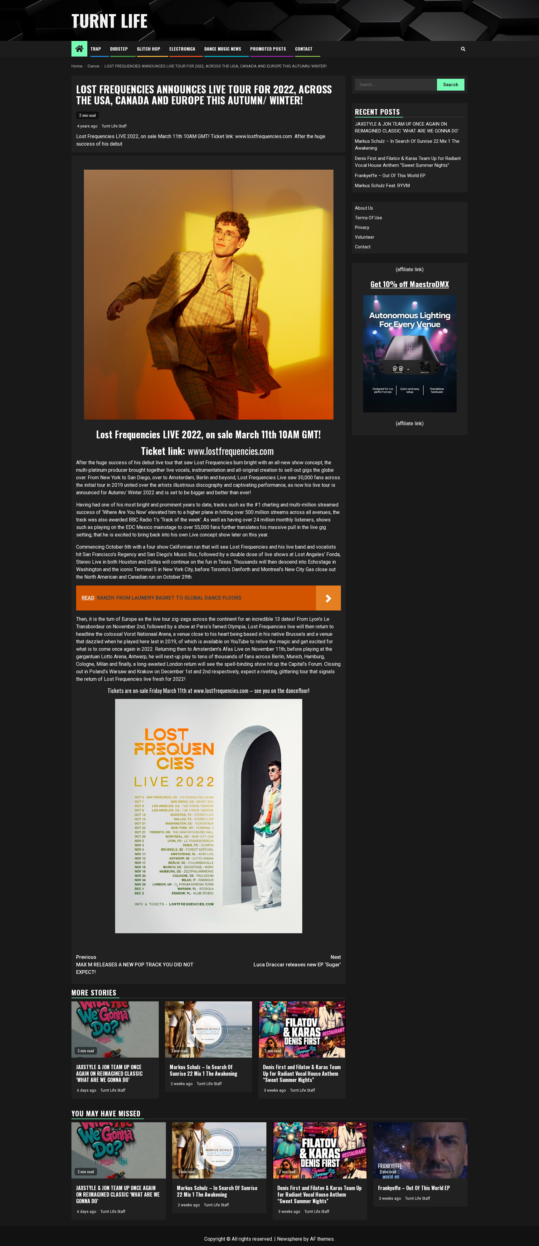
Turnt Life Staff (114, 126)
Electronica (182, 48)
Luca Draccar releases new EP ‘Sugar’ (297, 961)
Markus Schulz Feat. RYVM (382, 185)
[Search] (463, 49)
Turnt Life (109, 20)
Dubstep (119, 48)
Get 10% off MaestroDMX (410, 283)
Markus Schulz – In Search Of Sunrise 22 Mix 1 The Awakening (203, 1070)
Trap (95, 48)
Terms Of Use (368, 217)
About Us (364, 208)
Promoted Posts (268, 48)
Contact (304, 48)
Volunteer (364, 237)
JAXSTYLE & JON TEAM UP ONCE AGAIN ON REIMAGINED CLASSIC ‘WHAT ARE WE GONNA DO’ (109, 1073)
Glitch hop (148, 48)
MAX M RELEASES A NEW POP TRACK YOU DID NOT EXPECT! (134, 964)
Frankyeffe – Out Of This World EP (390, 175)
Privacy (362, 227)
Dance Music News (222, 48)
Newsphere (289, 1239)
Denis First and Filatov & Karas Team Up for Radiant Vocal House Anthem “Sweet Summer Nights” (302, 1073)
